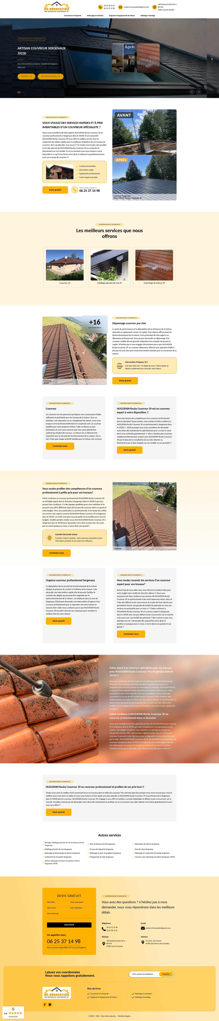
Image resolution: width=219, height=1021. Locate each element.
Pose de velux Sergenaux (144, 849)
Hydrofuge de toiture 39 (64, 283)
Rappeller (166, 974)
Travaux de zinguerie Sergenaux (101, 849)
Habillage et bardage (148, 16)
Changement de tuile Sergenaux (101, 857)
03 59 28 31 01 (109, 6)
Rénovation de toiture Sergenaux (147, 844)
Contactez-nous (60, 446)
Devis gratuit (55, 190)
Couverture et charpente (72, 16)
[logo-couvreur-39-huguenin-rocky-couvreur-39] (56, 7)
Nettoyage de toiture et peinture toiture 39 (109, 283)
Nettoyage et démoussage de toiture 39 (154, 283)
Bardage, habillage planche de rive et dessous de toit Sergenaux (64, 844)
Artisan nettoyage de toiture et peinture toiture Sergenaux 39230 (62, 862)
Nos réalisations (50, 76)
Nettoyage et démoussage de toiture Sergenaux (62, 853)
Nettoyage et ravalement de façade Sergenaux (152, 853)
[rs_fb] (44, 1004)
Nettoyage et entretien (95, 16)
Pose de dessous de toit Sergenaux (102, 844)
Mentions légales (124, 1016)
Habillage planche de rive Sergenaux (58, 849)
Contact (26, 76)
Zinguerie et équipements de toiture (122, 16)
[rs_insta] (50, 1004)
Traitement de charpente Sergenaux (58, 857)
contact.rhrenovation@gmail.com (136, 7)
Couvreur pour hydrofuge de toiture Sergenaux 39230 (155, 857)
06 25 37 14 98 (109, 8)
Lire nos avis (13, 1016)
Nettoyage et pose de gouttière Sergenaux (105, 853)
